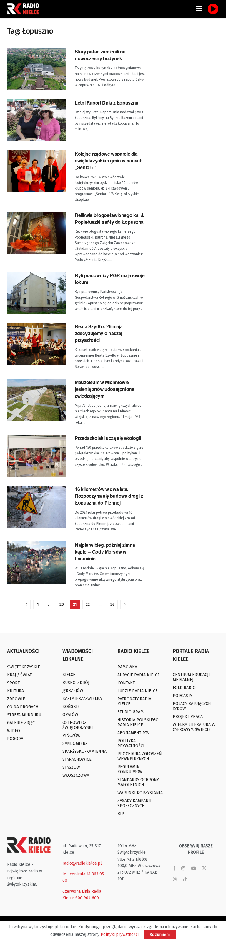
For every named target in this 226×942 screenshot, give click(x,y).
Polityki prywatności (120, 934)
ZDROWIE (16, 698)
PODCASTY (182, 695)
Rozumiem (159, 934)
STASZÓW (71, 767)
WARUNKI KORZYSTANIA (140, 792)
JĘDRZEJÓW (72, 690)
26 (112, 604)
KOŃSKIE (71, 706)
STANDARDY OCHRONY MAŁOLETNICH (138, 782)
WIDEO (13, 730)
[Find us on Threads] (175, 879)
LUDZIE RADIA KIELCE (137, 690)
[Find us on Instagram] (183, 868)
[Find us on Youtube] (193, 868)
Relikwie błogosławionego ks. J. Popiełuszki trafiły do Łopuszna (109, 218)
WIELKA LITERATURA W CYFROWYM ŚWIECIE (194, 727)
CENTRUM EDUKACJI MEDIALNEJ (191, 677)
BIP (120, 813)
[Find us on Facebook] (174, 868)
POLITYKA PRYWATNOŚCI (130, 743)
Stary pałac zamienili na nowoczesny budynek (100, 55)
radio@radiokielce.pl (82, 863)
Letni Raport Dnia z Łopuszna (106, 102)
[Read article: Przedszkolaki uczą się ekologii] (36, 456)
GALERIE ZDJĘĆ (21, 722)
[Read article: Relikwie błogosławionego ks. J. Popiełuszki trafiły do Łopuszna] (36, 233)
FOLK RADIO (184, 687)
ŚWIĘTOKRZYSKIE (23, 667)
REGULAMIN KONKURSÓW (130, 769)
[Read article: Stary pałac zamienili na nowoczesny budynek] (36, 69)
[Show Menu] (199, 9)
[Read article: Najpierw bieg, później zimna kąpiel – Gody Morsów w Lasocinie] (36, 562)
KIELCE (68, 674)
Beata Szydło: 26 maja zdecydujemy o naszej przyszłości (98, 333)
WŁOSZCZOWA (75, 775)
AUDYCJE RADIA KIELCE (138, 674)
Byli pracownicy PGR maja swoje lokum (109, 278)
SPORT (13, 682)
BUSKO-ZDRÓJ (75, 682)
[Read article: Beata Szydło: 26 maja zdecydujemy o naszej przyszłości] (36, 344)
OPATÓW (70, 714)
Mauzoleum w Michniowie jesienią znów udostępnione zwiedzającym (104, 389)
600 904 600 (87, 897)
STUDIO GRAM (130, 711)
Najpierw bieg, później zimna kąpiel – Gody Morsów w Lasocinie (105, 551)
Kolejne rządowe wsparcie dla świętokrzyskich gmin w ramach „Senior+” (109, 160)
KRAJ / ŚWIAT (19, 674)
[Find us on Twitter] (204, 868)
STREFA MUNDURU (24, 714)
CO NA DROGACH (22, 706)
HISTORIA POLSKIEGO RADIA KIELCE (138, 722)
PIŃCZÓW (71, 735)
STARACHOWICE (77, 759)
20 (61, 604)
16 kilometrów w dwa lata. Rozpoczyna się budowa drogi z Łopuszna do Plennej (109, 496)
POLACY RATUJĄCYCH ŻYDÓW (192, 706)
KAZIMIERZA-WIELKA (82, 698)
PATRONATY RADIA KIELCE (134, 701)
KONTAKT (126, 682)
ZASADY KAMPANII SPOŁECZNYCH (134, 803)
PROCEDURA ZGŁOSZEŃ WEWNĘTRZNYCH (139, 756)
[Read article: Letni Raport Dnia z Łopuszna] (36, 120)
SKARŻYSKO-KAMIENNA (84, 751)
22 (88, 604)
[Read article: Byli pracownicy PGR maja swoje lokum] (36, 293)
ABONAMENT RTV (133, 732)
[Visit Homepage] (24, 9)
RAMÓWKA (127, 667)
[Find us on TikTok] (185, 879)
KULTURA (15, 690)
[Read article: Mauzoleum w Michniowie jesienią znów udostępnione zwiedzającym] (36, 400)
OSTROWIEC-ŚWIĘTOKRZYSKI (77, 725)
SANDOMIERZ (75, 743)
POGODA (15, 738)
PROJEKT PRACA (188, 716)
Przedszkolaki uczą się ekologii (108, 438)
